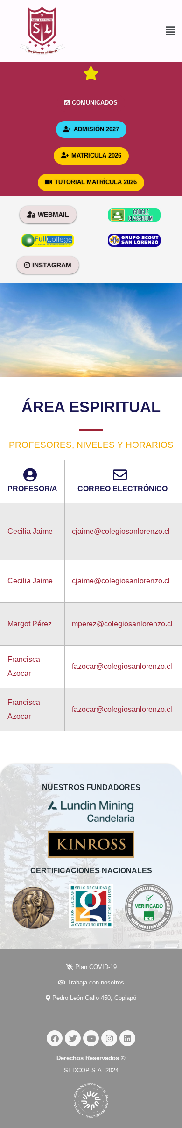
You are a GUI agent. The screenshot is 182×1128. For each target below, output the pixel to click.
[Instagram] (109, 1038)
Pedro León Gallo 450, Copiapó (93, 997)
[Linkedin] (127, 1038)
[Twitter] (73, 1038)
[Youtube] (91, 1038)
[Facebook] (55, 1038)
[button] (133, 31)
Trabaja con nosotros (94, 982)
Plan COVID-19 (95, 966)
